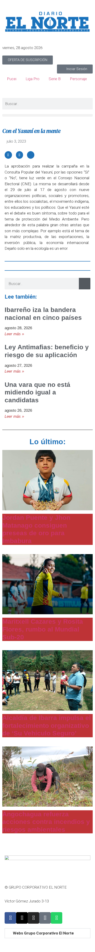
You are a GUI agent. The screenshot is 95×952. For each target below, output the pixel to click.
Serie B (55, 78)
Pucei (11, 78)
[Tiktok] (45, 918)
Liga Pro (32, 78)
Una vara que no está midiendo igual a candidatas (37, 392)
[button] (47, 115)
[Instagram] (33, 918)
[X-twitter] (22, 918)
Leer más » (14, 334)
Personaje (78, 78)
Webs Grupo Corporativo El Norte (43, 933)
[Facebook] (10, 918)
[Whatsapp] (56, 918)
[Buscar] (84, 283)
